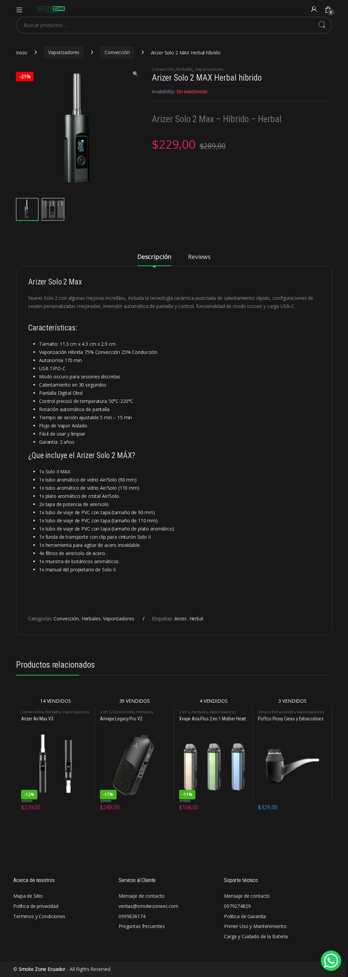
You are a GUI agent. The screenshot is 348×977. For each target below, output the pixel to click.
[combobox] (164, 25)
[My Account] (314, 9)
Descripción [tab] (154, 257)
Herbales (184, 69)
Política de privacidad (35, 906)
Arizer (180, 618)
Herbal (196, 618)
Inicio (21, 52)
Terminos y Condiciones (39, 916)
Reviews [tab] (199, 257)
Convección (117, 52)
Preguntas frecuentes (142, 926)
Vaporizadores (63, 52)
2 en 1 (105, 711)
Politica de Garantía (245, 916)
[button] (135, 74)
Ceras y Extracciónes (276, 711)
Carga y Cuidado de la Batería (256, 936)
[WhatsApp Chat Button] (331, 960)
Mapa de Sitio (28, 896)
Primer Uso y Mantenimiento (255, 926)
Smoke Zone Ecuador (42, 969)
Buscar (321, 25)
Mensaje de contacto (141, 896)
